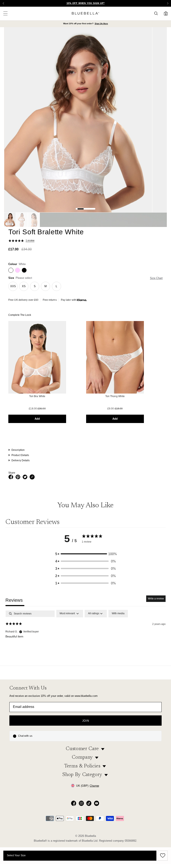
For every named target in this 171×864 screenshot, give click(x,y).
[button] (167, 3)
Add (37, 418)
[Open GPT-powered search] (157, 13)
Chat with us (25, 735)
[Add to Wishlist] (162, 856)
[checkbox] (118, 613)
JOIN (85, 720)
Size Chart (156, 278)
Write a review (156, 598)
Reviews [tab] (14, 600)
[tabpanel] (85, 637)
